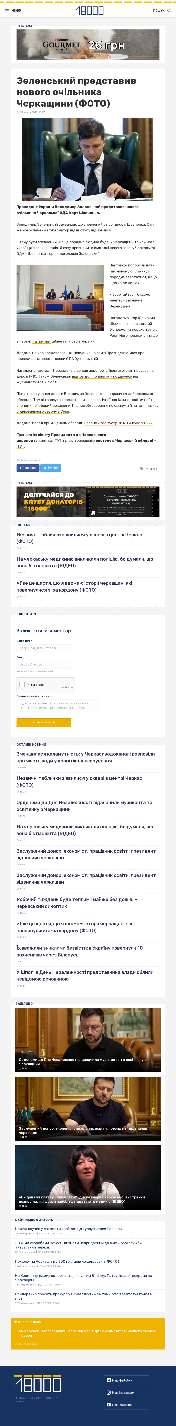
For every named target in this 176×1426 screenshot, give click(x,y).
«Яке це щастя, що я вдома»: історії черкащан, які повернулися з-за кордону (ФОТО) (74, 927)
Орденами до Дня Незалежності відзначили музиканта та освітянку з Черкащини (84, 806)
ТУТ (20, 446)
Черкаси (153, 468)
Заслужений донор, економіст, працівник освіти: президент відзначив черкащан (86, 854)
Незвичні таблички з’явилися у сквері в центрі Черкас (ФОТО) (79, 781)
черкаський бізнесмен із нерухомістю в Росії (134, 329)
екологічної (100, 400)
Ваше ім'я (24, 641)
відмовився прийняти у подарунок (102, 376)
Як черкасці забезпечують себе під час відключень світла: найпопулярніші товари (87, 1333)
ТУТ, (58, 440)
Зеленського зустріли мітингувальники (118, 423)
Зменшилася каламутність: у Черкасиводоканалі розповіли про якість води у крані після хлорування (86, 757)
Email (20, 657)
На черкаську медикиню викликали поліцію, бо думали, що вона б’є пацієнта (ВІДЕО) (85, 830)
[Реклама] (88, 44)
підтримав (41, 341)
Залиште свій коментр (34, 696)
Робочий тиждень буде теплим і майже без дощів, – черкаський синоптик (77, 903)
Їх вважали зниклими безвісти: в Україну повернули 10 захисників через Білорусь (80, 951)
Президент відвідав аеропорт (79, 370)
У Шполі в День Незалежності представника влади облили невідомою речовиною (85, 975)
